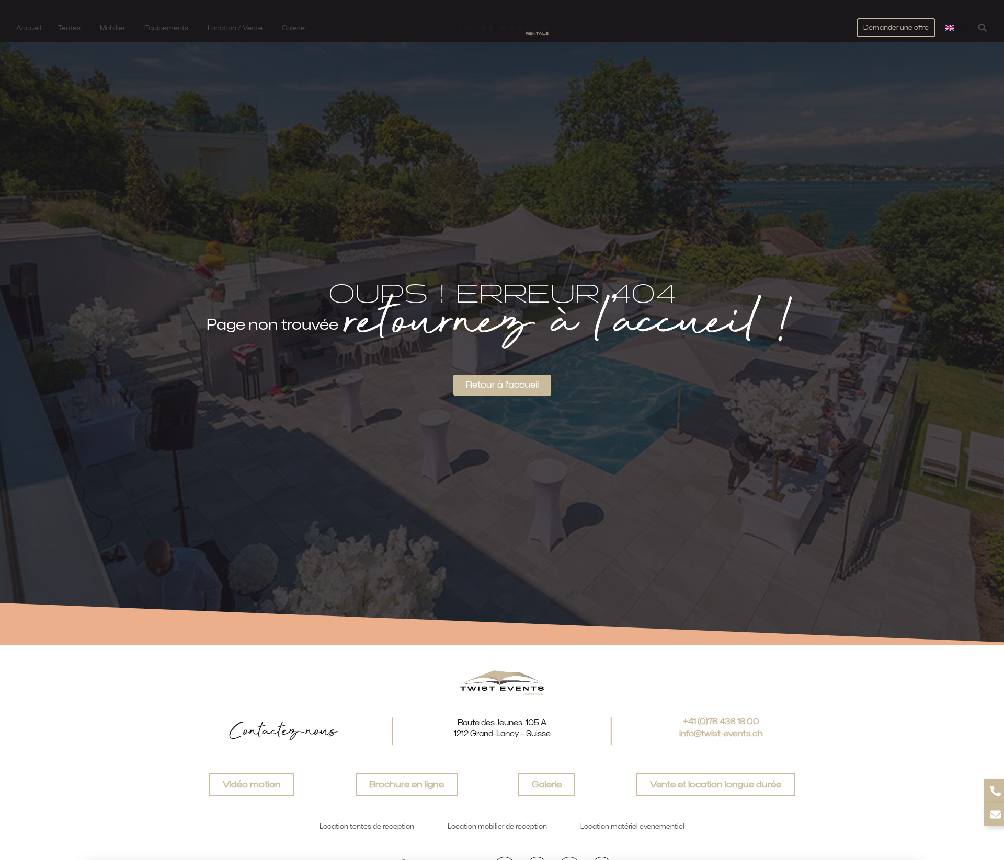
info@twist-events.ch (721, 733)
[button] (982, 27)
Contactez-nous (283, 731)
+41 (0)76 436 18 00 (721, 721)
